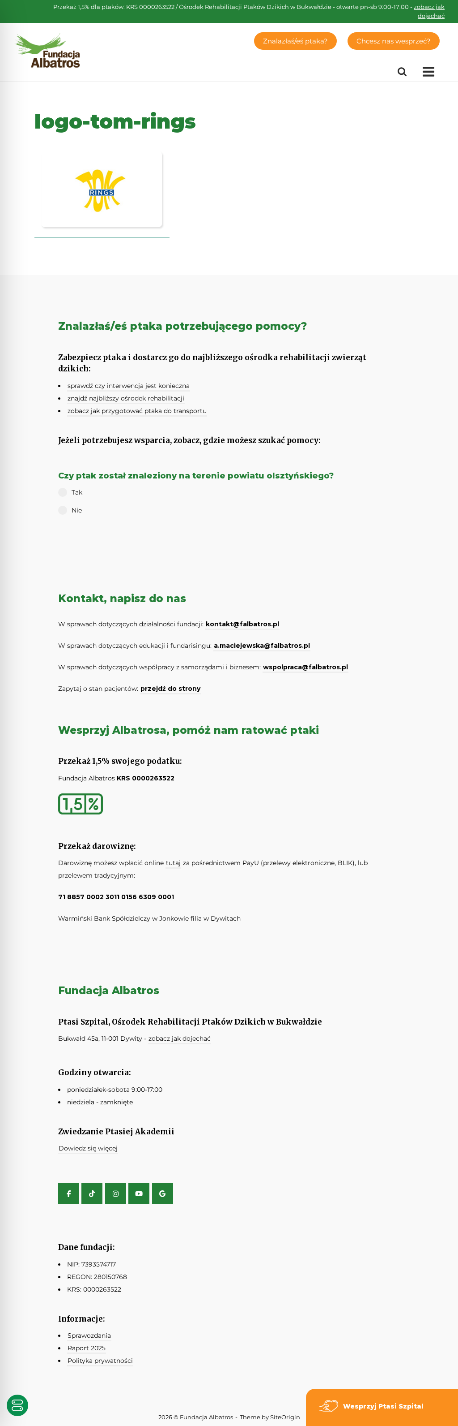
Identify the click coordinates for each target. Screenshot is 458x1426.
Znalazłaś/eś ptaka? (295, 41)
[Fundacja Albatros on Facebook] (68, 1193)
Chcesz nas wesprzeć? (393, 41)
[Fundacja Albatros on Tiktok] (91, 1193)
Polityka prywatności (100, 1361)
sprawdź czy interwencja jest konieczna (129, 386)
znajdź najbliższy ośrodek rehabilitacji (126, 398)
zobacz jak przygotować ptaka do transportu (137, 411)
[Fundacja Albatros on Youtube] (138, 1193)
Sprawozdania (89, 1335)
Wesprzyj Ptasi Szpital (383, 1406)
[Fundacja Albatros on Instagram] (115, 1193)
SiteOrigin (285, 1417)
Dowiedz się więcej (88, 1148)
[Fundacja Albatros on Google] (162, 1193)
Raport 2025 (87, 1348)
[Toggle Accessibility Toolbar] (17, 1405)
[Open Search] (402, 72)
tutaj (173, 863)
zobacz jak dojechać (179, 1038)
